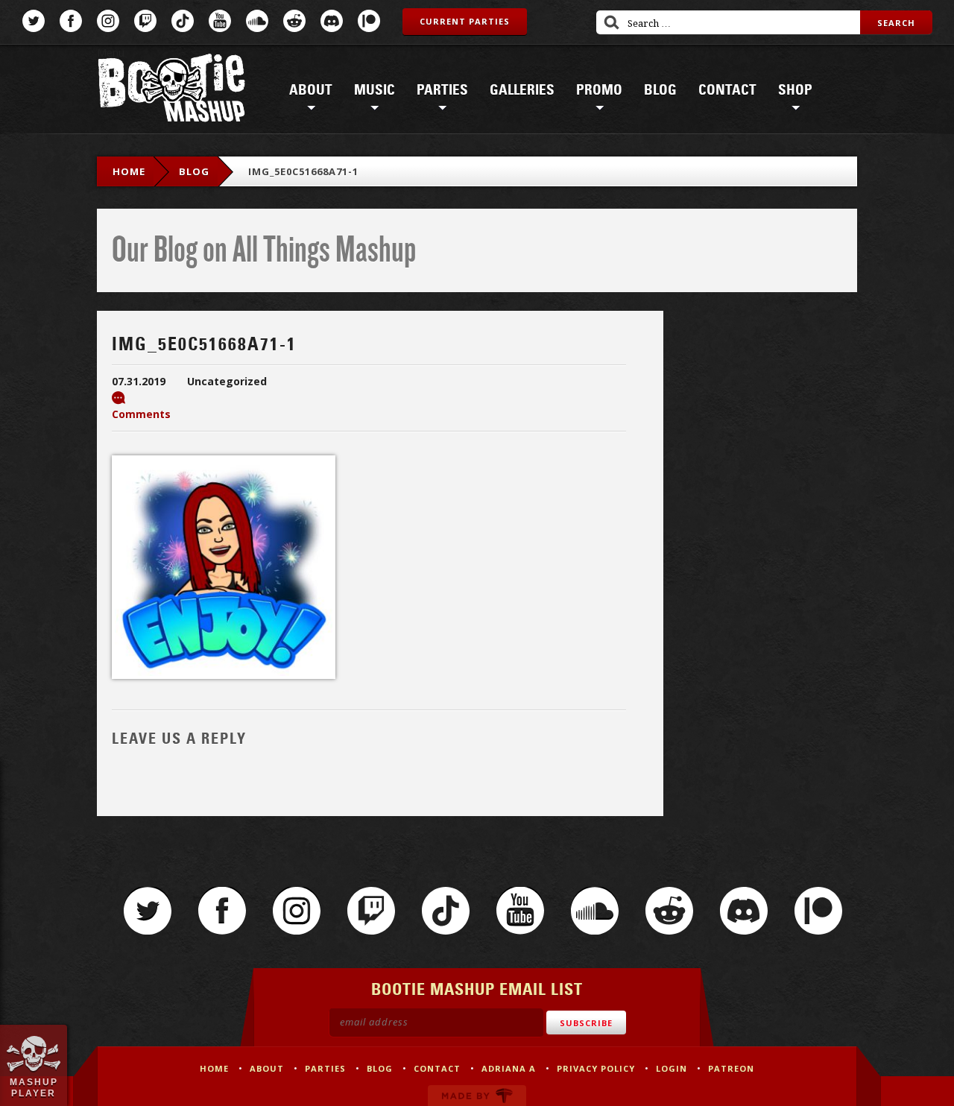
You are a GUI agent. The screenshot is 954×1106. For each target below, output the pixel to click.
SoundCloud (257, 21)
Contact (727, 90)
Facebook (71, 21)
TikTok (182, 21)
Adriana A (508, 1068)
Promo (599, 90)
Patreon (369, 21)
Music (374, 90)
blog (194, 171)
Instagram (108, 21)
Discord (331, 21)
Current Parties (465, 21)
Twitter (33, 21)
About (310, 90)
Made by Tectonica (477, 1095)
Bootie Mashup (171, 90)
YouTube (220, 21)
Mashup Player (34, 1087)
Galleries (522, 90)
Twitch (145, 21)
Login (671, 1068)
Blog (660, 90)
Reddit (294, 21)
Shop (795, 90)
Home (129, 171)
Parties (442, 90)
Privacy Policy (596, 1068)
